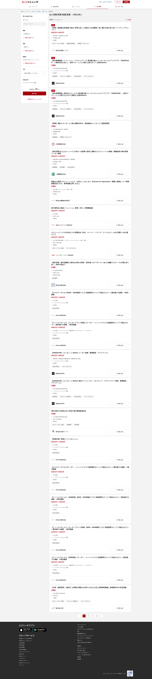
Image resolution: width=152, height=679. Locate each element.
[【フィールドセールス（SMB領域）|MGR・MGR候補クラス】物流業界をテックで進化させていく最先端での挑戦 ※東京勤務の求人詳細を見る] (90, 509)
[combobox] (34, 73)
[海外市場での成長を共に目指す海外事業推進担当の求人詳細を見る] (90, 421)
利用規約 (79, 645)
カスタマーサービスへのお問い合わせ (85, 629)
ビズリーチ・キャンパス (24, 651)
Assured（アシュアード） (24, 662)
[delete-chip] (29, 34)
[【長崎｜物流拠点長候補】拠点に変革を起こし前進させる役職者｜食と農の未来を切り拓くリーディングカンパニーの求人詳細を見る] (90, 38)
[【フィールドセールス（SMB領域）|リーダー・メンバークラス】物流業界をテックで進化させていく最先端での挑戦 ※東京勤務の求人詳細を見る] (90, 569)
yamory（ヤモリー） (23, 660)
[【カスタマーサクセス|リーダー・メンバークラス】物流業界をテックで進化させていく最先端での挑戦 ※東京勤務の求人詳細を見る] (90, 479)
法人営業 (38, 11)
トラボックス (22, 658)
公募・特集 (120, 6)
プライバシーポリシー (82, 648)
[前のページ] (78, 616)
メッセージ (77, 6)
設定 (78, 631)
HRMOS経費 (21, 647)
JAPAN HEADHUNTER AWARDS (84, 642)
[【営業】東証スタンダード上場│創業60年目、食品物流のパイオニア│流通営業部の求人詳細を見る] (90, 134)
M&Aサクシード (22, 656)
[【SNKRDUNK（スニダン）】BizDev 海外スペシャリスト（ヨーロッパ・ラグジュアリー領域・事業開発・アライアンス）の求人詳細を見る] (90, 392)
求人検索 (99, 6)
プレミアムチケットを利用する (84, 638)
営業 (33, 11)
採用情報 (79, 659)
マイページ (34, 6)
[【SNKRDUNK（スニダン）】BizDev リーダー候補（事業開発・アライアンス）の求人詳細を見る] (90, 363)
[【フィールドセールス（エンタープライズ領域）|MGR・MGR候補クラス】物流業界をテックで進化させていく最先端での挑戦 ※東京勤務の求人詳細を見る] (90, 539)
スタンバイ (21, 665)
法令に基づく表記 (81, 650)
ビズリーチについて (81, 624)
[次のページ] (101, 616)
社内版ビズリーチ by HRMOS (25, 638)
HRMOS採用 (21, 642)
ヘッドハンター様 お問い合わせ (84, 654)
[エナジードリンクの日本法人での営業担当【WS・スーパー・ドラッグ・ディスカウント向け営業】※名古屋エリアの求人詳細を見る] (90, 244)
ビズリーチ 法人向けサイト (83, 652)
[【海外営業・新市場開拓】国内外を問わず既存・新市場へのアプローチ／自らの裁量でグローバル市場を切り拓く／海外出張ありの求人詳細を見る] (90, 274)
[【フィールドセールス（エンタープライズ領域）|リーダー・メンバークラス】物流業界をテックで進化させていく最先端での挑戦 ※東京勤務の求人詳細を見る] (90, 334)
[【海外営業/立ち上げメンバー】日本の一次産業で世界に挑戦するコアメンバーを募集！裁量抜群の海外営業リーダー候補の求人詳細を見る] (90, 163)
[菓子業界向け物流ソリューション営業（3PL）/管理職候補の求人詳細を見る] (90, 217)
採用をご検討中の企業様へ (105, 1)
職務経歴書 (56, 6)
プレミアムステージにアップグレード (85, 635)
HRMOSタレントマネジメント (25, 640)
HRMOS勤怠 (21, 645)
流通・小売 (44, 11)
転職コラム (79, 640)
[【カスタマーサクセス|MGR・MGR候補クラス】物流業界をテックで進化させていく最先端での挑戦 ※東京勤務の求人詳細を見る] (90, 304)
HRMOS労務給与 (22, 649)
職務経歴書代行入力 (81, 633)
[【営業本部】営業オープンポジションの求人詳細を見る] (90, 450)
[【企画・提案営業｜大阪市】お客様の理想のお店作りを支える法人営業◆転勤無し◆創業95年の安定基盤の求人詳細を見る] (90, 598)
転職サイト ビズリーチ (26, 11)
